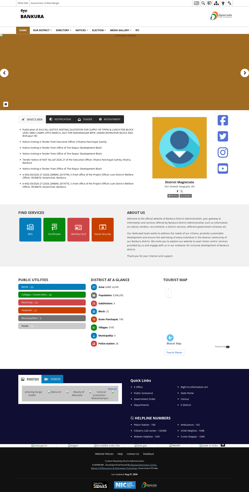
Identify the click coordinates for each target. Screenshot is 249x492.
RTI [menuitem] (137, 30)
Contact (187, 195)
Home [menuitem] (23, 30)
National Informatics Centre (143, 464)
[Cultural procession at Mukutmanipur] (100, 395)
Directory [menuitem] (62, 30)
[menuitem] (196, 3)
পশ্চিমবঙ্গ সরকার (22, 3)
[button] (4, 73)
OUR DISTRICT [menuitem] (41, 30)
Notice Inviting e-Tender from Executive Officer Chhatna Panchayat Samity (65, 141)
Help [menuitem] (120, 453)
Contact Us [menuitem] (133, 453)
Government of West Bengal (45, 3)
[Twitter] (222, 136)
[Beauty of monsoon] (77, 393)
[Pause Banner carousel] (5, 104)
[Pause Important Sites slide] (223, 444)
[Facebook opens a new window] (177, 191)
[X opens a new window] (181, 191)
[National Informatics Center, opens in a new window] (124, 485)
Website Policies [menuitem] (104, 453)
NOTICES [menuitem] (81, 30)
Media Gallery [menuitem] (119, 30)
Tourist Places (174, 352)
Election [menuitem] (98, 30)
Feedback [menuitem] (148, 453)
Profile (174, 195)
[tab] (32, 119)
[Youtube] (222, 168)
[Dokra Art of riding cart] (54, 391)
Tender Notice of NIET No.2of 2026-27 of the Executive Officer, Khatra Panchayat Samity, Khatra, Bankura (77, 161)
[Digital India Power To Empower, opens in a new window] (149, 485)
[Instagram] (222, 152)
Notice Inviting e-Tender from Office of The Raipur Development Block (62, 147)
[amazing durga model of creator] (32, 393)
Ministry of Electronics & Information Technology (114, 468)
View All (112, 388)
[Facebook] (222, 120)
